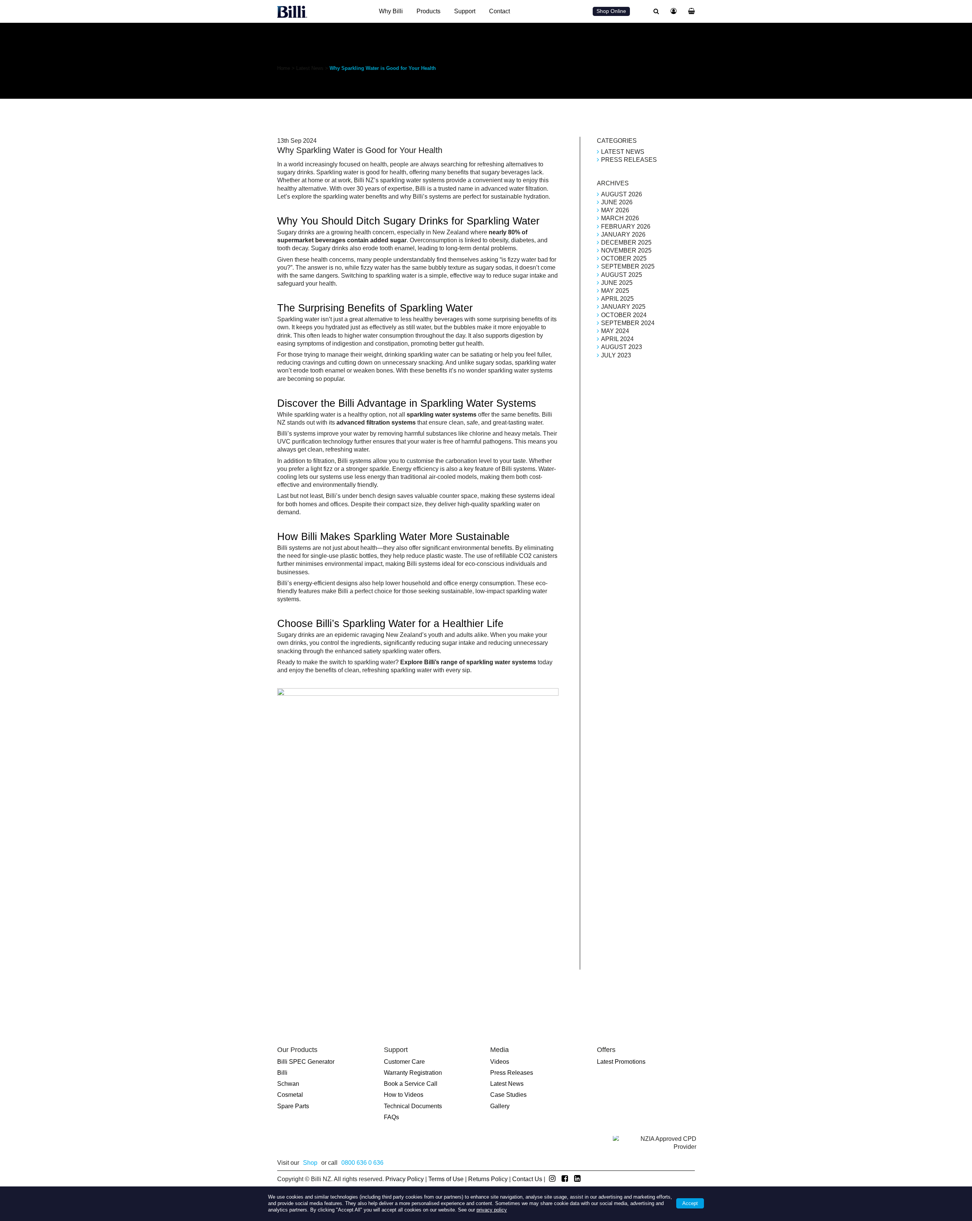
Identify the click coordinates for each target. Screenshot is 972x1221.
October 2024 (624, 315)
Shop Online (611, 11)
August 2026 (621, 194)
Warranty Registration (413, 1072)
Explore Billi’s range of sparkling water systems (468, 662)
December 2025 (626, 242)
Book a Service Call (410, 1083)
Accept (690, 1203)
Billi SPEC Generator (306, 1061)
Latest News (309, 68)
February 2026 (625, 226)
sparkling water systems (442, 414)
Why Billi (391, 11)
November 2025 (626, 250)
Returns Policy (488, 1179)
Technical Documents (413, 1106)
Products (428, 11)
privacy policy (492, 1210)
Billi (282, 1072)
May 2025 (615, 290)
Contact (499, 11)
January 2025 (623, 306)
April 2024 (617, 339)
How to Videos (403, 1094)
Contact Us (527, 1179)
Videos (499, 1061)
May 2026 (615, 210)
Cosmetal (290, 1094)
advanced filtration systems (376, 422)
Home (283, 68)
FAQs (391, 1117)
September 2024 (628, 323)
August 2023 (621, 347)
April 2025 (617, 298)
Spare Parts (293, 1106)
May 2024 (615, 331)
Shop (310, 1162)
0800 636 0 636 (362, 1162)
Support (464, 11)
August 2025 (621, 275)
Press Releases (629, 159)
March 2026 (620, 218)
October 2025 (624, 258)
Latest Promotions (621, 1061)
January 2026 (623, 234)
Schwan (288, 1083)
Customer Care (404, 1061)
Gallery (500, 1106)
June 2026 (617, 202)
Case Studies (508, 1094)
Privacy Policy (404, 1179)
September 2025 (628, 266)
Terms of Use (446, 1179)
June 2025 (617, 283)
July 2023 (616, 355)
